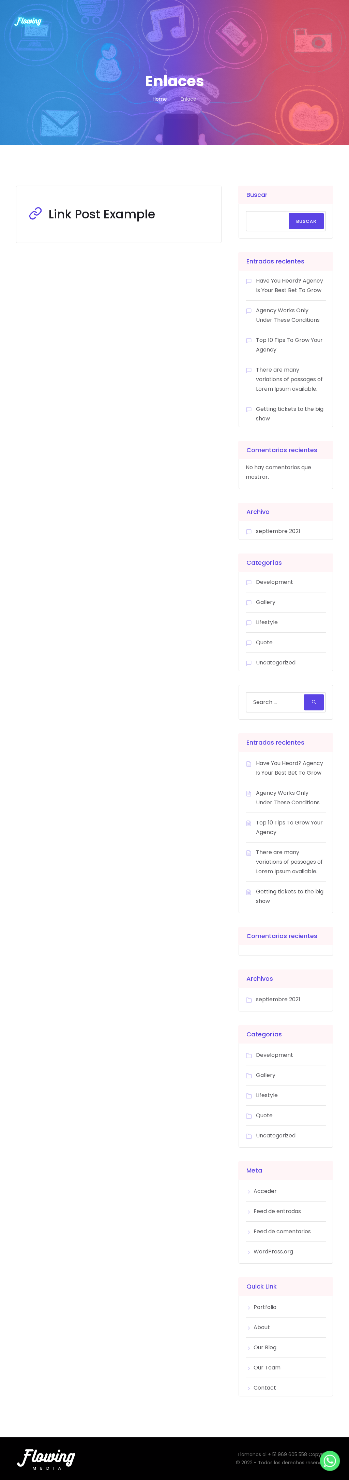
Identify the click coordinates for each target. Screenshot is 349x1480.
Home (160, 99)
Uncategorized (275, 662)
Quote (264, 642)
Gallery (265, 602)
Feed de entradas (277, 1211)
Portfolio (265, 1307)
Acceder (265, 1191)
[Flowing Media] (28, 21)
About (262, 1327)
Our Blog (265, 1347)
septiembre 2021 (278, 531)
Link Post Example (101, 214)
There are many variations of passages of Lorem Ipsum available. (289, 379)
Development (274, 582)
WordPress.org (273, 1251)
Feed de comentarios (282, 1231)
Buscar (257, 194)
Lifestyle (267, 622)
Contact (265, 1388)
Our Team (267, 1367)
